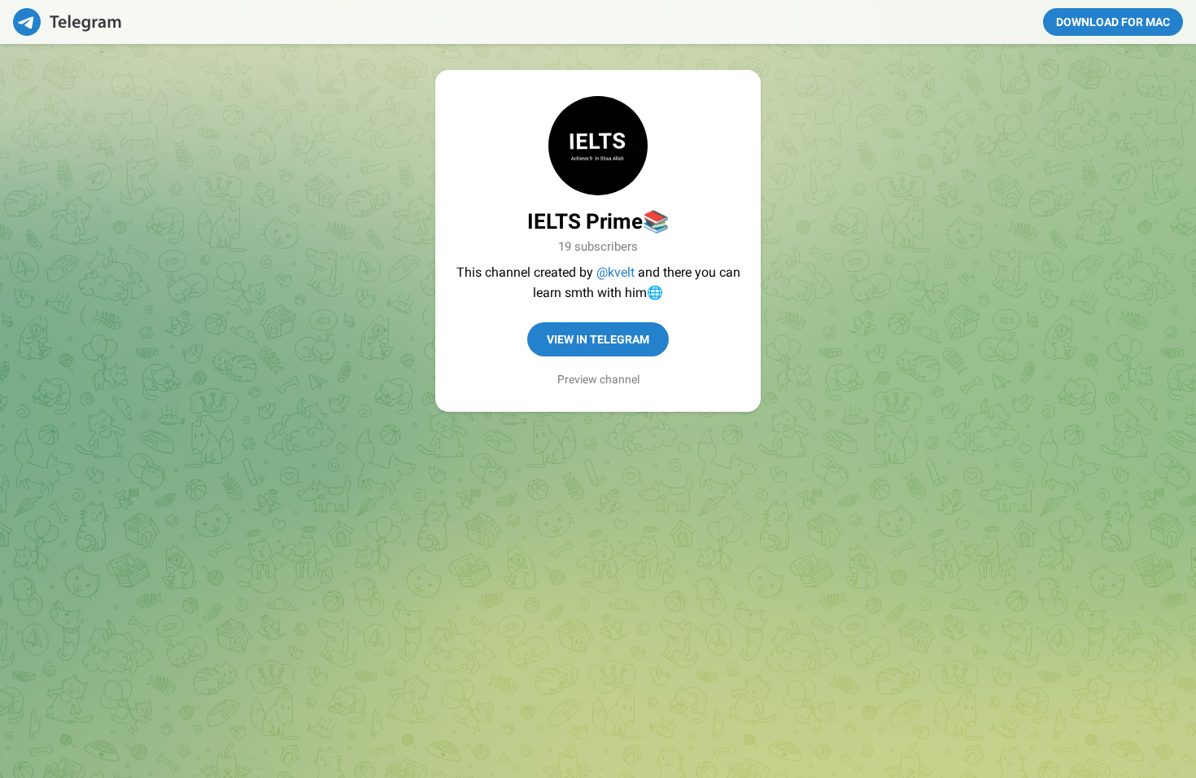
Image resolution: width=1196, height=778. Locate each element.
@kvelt (615, 272)
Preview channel (598, 379)
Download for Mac (1113, 21)
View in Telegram (598, 339)
